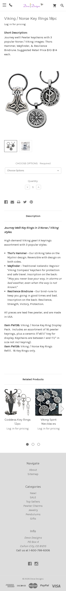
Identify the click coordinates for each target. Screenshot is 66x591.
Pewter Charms (33, 505)
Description (33, 216)
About (33, 469)
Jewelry (33, 510)
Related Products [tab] (33, 379)
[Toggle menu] (4, 5)
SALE (33, 497)
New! (33, 493)
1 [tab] (27, 444)
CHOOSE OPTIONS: (33, 163)
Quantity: (33, 181)
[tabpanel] (17, 412)
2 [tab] (33, 444)
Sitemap (33, 474)
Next (62, 408)
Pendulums (33, 514)
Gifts (33, 518)
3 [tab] (38, 444)
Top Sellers (33, 501)
